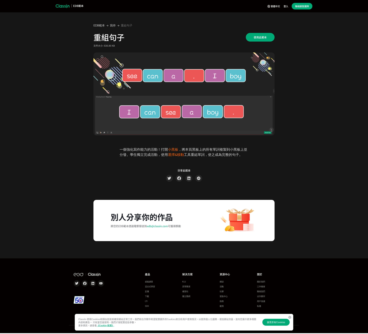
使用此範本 (260, 37)
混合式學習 (150, 286)
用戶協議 (261, 301)
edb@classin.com (157, 226)
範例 (222, 306)
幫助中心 (224, 296)
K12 (184, 281)
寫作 (113, 25)
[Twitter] (169, 179)
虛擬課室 (149, 281)
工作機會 (261, 286)
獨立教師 (186, 296)
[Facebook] (179, 179)
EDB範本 (99, 25)
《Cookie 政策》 (105, 325)
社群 (222, 291)
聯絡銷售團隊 (302, 6)
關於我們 (261, 281)
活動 (222, 286)
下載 (147, 296)
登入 (286, 6)
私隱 (259, 306)
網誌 (222, 281)
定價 (147, 291)
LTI (146, 301)
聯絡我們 (261, 291)
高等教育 (186, 286)
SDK (147, 306)
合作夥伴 (261, 296)
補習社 (185, 291)
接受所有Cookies (276, 322)
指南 (222, 301)
